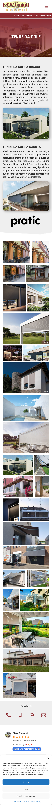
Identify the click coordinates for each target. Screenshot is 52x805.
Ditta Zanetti (20, 733)
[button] (48, 758)
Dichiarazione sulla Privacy (31, 801)
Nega (26, 789)
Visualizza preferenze (26, 796)
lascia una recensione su (25, 748)
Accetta (26, 782)
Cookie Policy (16, 801)
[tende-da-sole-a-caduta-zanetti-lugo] (26, 210)
